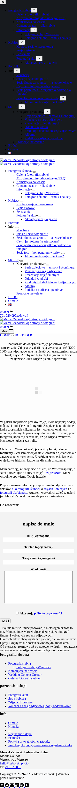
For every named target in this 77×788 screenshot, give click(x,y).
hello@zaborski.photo (14, 763)
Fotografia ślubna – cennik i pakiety (48, 197)
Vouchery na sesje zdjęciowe (43, 271)
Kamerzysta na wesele (30, 182)
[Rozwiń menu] (34, 172)
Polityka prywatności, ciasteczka (29, 741)
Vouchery (22, 230)
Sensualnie (23, 211)
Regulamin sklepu (20, 734)
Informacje (23, 189)
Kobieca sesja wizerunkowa (34, 204)
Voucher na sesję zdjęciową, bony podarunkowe (39, 706)
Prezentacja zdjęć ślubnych (42, 275)
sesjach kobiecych (55, 489)
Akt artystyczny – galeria (41, 219)
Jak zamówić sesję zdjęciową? (44, 256)
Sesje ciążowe (25, 208)
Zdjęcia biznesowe (20, 702)
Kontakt (13, 726)
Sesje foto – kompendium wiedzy (38, 252)
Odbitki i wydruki (36, 278)
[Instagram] (2, 786)
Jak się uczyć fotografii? (32, 234)
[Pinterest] (22, 786)
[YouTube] (27, 786)
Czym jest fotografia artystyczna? (38, 241)
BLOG (12, 297)
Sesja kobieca (17, 698)
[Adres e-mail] (12, 786)
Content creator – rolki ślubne (35, 185)
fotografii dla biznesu (13, 492)
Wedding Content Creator (24, 674)
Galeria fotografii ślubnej (32, 174)
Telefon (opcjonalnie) (38, 547)
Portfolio (14, 223)
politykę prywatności (48, 613)
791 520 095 (13, 767)
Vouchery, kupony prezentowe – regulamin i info (40, 745)
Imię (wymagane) (38, 535)
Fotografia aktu (26, 215)
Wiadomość (38, 569)
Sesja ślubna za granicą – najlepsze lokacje (44, 237)
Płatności (14, 737)
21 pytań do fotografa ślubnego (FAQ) (41, 178)
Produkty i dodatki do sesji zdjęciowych (50, 282)
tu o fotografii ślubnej (26, 489)
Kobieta (13, 200)
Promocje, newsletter (30, 293)
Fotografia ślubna (19, 171)
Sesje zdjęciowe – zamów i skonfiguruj (50, 267)
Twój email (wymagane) (38, 558)
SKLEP (13, 260)
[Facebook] (7, 786)
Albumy (30, 286)
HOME (5, 335)
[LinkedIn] (17, 786)
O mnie (13, 301)
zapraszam (53, 472)
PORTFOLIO (24, 335)
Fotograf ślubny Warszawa (42, 193)
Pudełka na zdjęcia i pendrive (44, 289)
